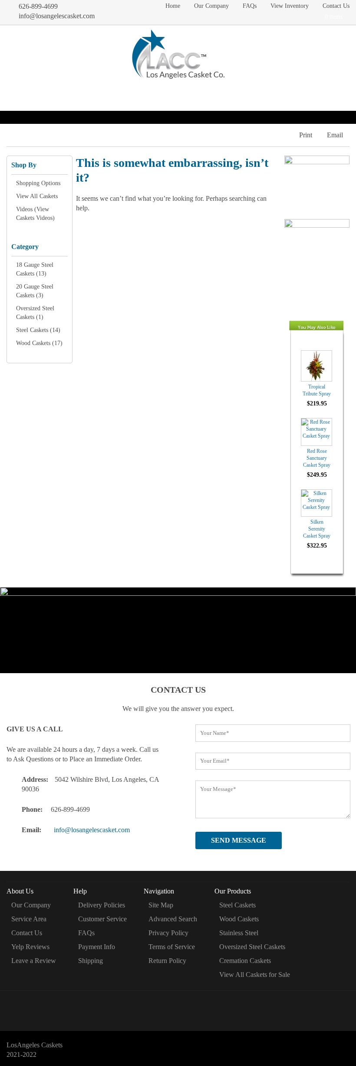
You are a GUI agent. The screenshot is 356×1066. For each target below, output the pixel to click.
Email (335, 135)
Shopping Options (38, 183)
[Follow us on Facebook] (143, 1007)
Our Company (211, 6)
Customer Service (102, 919)
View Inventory (289, 6)
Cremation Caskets (230, 93)
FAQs (250, 6)
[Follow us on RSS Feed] (190, 1007)
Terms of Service (171, 946)
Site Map (160, 905)
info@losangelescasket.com (57, 16)
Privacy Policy (168, 932)
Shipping (90, 960)
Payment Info (96, 946)
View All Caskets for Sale (254, 974)
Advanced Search (172, 919)
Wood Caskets (105, 93)
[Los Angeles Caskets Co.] (178, 56)
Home (172, 6)
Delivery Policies (101, 905)
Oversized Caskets (290, 93)
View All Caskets (37, 196)
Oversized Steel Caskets (252, 946)
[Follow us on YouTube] (213, 1007)
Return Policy (167, 960)
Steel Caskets (58, 93)
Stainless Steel (238, 932)
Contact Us (336, 6)
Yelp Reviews (30, 946)
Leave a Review (33, 960)
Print (305, 135)
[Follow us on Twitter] (166, 1007)
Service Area (28, 919)
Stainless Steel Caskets (165, 93)
